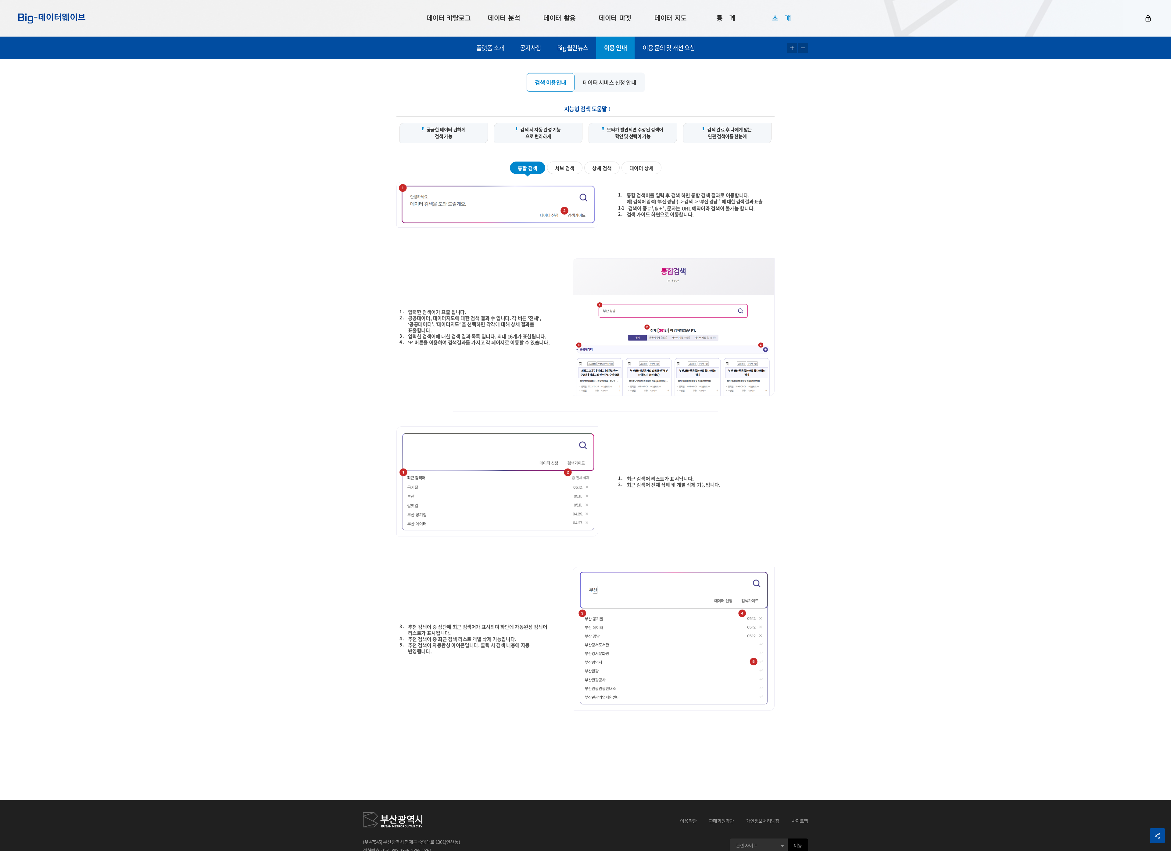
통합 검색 (527, 168)
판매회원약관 (721, 820)
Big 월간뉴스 (572, 47)
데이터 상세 (641, 168)
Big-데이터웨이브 (51, 18)
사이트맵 (800, 820)
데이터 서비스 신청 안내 (609, 82)
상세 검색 (602, 168)
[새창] (392, 820)
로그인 (1148, 18)
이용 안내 (615, 47)
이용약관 (688, 820)
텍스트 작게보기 (803, 48)
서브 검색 (565, 168)
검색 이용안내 (550, 82)
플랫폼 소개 (490, 47)
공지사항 (530, 47)
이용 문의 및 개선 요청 (669, 47)
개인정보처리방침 (762, 820)
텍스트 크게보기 (792, 48)
